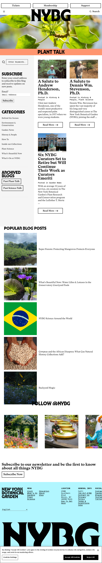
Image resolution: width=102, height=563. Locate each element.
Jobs (80, 505)
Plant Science (8, 149)
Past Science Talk (12, 188)
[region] (51, 554)
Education (44, 491)
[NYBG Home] (51, 15)
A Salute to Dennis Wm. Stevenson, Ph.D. (81, 87)
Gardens (31, 495)
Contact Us (83, 495)
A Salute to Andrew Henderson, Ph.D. (49, 87)
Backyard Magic (47, 388)
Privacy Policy (82, 498)
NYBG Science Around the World (55, 318)
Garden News (8, 130)
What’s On (32, 493)
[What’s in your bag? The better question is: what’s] (61, 431)
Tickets (16, 6)
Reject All (90, 557)
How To (5, 140)
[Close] (98, 550)
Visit (30, 491)
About (42, 493)
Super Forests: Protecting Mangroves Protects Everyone (67, 249)
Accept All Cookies (72, 557)
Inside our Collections (12, 144)
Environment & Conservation (9, 124)
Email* (5, 92)
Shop (41, 495)
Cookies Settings (10, 557)
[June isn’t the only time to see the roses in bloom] (21, 431)
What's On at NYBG (11, 158)
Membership (50, 6)
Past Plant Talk (11, 181)
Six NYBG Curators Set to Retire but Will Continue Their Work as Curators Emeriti (52, 166)
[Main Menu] (4, 11)
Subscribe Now (13, 474)
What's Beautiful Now (12, 154)
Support (85, 6)
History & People (9, 135)
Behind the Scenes (10, 118)
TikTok (98, 499)
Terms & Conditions (83, 502)
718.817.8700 (85, 493)
